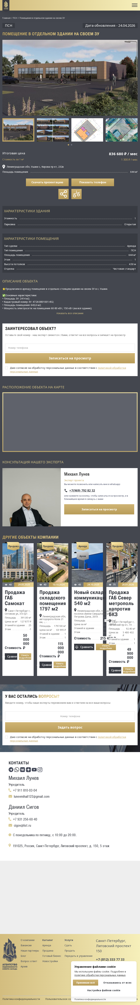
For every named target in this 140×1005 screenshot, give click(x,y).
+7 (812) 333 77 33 (110, 959)
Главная (6, 18)
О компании (27, 940)
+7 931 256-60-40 (25, 819)
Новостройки (50, 961)
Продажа (47, 950)
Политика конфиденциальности (21, 999)
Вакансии (26, 945)
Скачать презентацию (47, 182)
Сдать (68, 945)
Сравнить (12, 656)
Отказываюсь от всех (117, 982)
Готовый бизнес (51, 955)
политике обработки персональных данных (99, 975)
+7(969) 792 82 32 (82, 490)
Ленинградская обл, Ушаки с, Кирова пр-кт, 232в (35, 166)
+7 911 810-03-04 (25, 790)
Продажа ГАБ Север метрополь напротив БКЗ (121, 603)
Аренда (46, 945)
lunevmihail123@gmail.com (32, 796)
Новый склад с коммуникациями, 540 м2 (95, 597)
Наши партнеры (30, 950)
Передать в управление (79, 955)
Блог (23, 955)
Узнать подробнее (25, 656)
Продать (70, 950)
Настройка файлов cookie (103, 990)
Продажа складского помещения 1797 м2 (52, 600)
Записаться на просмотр (99, 509)
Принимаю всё (85, 982)
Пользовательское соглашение (63, 999)
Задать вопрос (70, 727)
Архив (24, 966)
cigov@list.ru (22, 825)
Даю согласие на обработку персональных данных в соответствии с (68, 369)
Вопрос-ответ (29, 961)
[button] (68, 144)
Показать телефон (92, 182)
